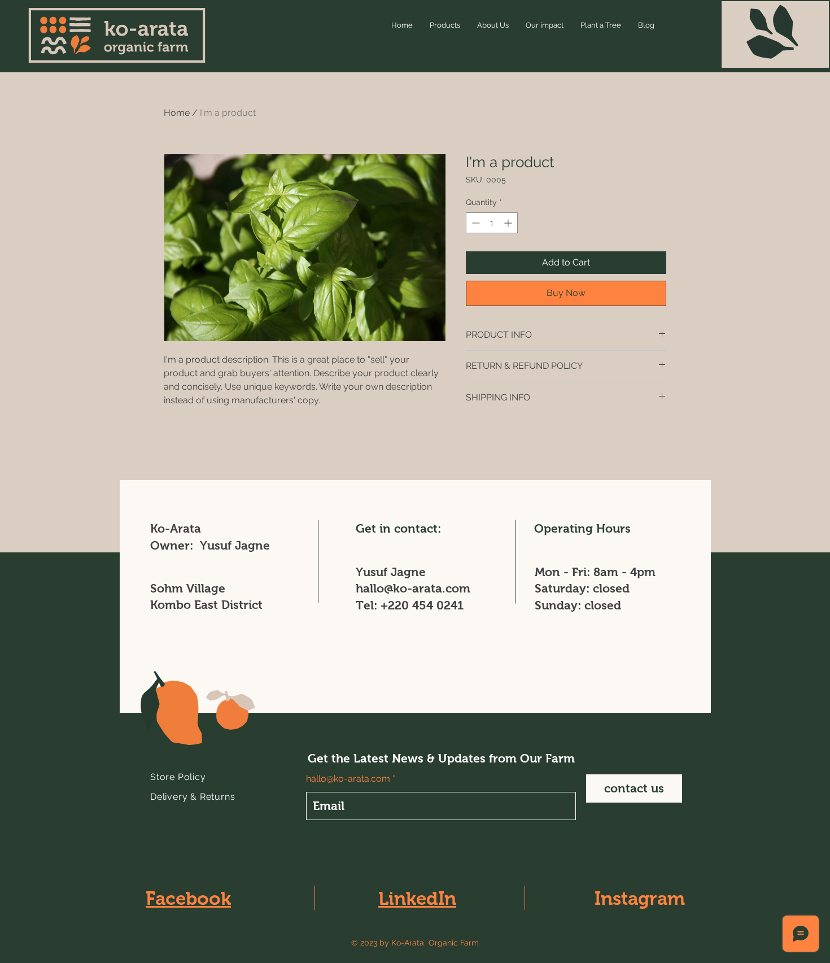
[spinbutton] (492, 223)
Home (177, 112)
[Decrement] (475, 223)
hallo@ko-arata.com (413, 588)
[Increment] (509, 223)
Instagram (640, 898)
